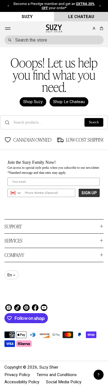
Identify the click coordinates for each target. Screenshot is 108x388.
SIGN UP (89, 193)
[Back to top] (99, 375)
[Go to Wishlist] (86, 28)
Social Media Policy (63, 381)
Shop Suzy (33, 101)
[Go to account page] (94, 28)
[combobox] (54, 39)
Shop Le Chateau (69, 101)
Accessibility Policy (21, 381)
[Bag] (101, 28)
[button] (101, 28)
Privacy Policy (17, 374)
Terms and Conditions (57, 374)
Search (94, 122)
